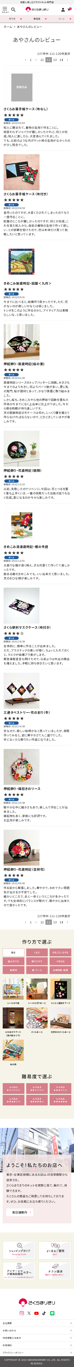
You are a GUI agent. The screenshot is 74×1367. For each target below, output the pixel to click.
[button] (26, 60)
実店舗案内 (19, 1212)
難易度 (37, 18)
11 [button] (42, 60)
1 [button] (31, 60)
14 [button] (61, 60)
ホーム (8, 26)
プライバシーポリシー (13, 1352)
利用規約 (7, 1345)
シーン (62, 18)
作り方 (12, 18)
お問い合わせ (9, 1330)
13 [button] (55, 60)
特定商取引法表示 (12, 1337)
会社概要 (7, 1323)
